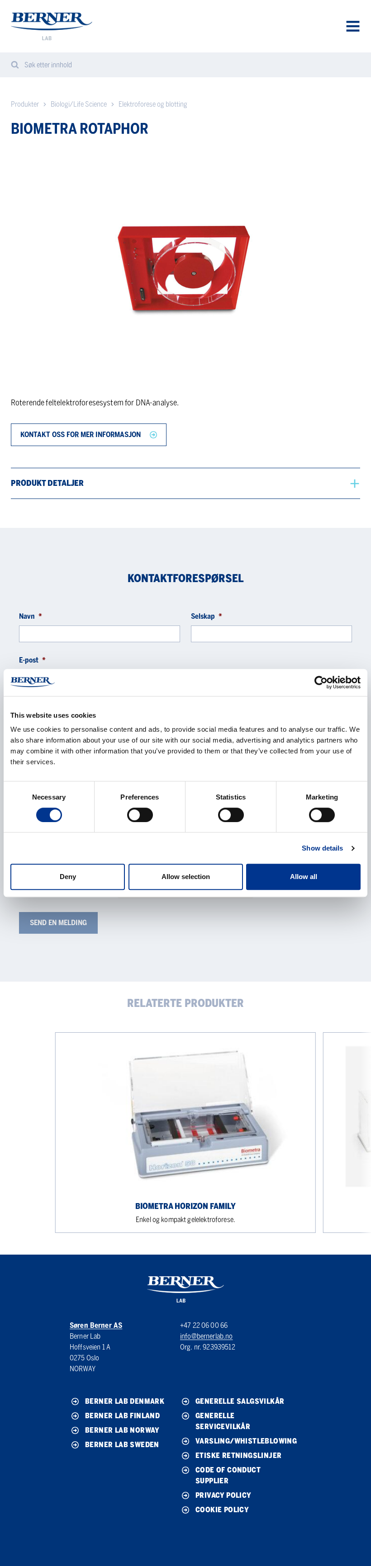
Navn (30, 616)
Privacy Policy (223, 1495)
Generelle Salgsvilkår (239, 1401)
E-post (32, 660)
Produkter (25, 104)
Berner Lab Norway (122, 1430)
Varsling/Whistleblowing (242, 1441)
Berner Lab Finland (122, 1415)
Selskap (206, 616)
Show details (322, 848)
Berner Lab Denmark (124, 1401)
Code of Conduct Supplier (228, 1475)
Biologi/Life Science (79, 104)
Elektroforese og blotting (153, 104)
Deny (68, 876)
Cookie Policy (222, 1509)
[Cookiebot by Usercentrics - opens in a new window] (321, 682)
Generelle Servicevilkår (222, 1421)
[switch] (140, 815)
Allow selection (186, 876)
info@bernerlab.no (206, 1336)
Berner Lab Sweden (122, 1444)
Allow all (303, 876)
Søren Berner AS (96, 1325)
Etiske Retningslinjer (238, 1455)
